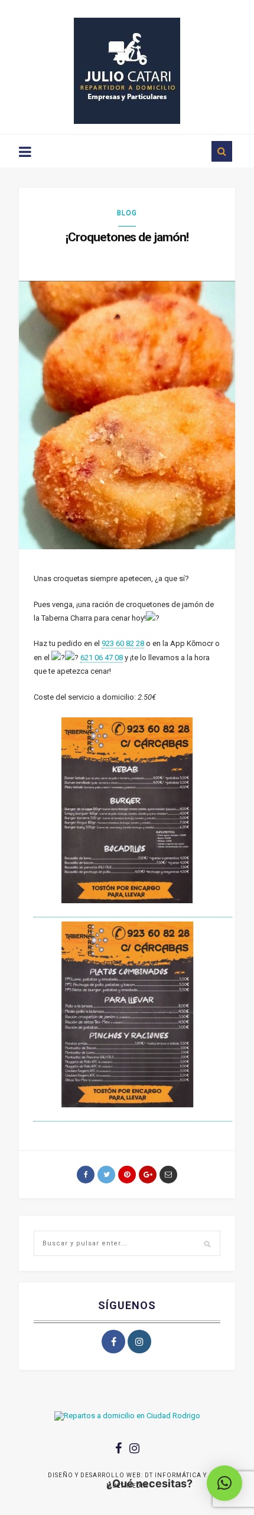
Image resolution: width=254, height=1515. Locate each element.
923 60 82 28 (123, 643)
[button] (224, 1483)
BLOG (127, 213)
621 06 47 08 (101, 657)
